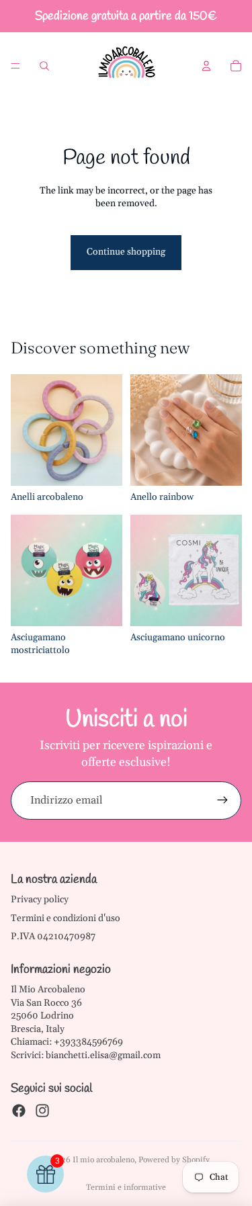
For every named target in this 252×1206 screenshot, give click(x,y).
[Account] (206, 66)
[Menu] (15, 65)
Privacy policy (40, 900)
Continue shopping (126, 252)
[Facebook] (19, 1111)
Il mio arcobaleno (103, 1160)
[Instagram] (42, 1111)
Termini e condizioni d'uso (65, 918)
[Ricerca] (44, 66)
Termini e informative (126, 1187)
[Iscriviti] (222, 800)
